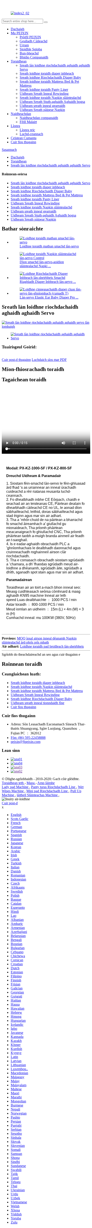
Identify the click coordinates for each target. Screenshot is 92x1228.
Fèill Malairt (28, 122)
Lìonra (15, 126)
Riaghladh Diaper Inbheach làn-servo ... (48, 282)
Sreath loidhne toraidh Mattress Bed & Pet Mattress (47, 195)
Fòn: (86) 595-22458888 (28, 738)
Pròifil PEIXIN (30, 37)
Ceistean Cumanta (23, 138)
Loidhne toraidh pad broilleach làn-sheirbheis (52, 646)
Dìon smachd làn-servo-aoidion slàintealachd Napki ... (42, 264)
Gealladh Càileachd (33, 41)
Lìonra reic (27, 130)
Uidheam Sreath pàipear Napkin (42, 110)
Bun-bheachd (29, 53)
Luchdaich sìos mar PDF (49, 360)
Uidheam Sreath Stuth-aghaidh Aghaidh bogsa (52, 102)
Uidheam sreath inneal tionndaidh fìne (37, 703)
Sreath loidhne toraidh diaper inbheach (47, 73)
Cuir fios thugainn (23, 142)
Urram (24, 45)
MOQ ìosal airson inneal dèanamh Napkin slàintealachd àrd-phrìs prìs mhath (39, 640)
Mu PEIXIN (19, 33)
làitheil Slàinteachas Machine (38, 795)
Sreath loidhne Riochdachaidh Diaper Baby (50, 77)
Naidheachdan (21, 114)
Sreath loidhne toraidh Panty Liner (44, 89)
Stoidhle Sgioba (31, 49)
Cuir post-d (10, 803)
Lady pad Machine (15, 787)
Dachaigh (17, 29)
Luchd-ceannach (31, 134)
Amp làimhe (46, 783)
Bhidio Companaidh (34, 57)
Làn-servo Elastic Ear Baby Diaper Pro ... (49, 297)
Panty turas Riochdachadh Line (53, 787)
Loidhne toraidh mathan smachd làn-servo (49, 246)
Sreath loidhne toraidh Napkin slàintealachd (50, 98)
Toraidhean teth (13, 783)
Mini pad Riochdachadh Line (47, 791)
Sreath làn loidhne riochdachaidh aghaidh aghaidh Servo (50, 165)
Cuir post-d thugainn (16, 360)
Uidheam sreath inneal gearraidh (42, 106)
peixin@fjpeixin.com (25, 742)
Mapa (31, 783)
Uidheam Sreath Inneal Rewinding (44, 93)
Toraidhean (19, 61)
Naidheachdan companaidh (39, 118)
